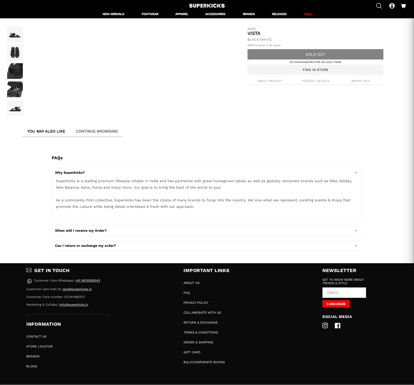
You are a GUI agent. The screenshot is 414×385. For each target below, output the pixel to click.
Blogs (31, 366)
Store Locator (39, 346)
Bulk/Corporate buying (204, 362)
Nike (252, 29)
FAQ (186, 293)
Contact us (36, 336)
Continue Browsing (97, 131)
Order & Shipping (198, 342)
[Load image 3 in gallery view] (15, 71)
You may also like (46, 131)
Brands (32, 356)
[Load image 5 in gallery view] (15, 108)
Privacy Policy (195, 303)
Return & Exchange (200, 322)
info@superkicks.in (73, 305)
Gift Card (192, 352)
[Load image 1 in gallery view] (15, 34)
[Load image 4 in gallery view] (15, 89)
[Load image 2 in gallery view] (15, 52)
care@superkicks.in (77, 289)
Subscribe (335, 304)
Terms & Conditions (200, 332)
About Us (191, 283)
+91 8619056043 (87, 280)
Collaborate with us (202, 313)
